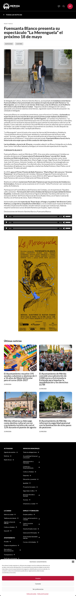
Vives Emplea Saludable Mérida (30, 537)
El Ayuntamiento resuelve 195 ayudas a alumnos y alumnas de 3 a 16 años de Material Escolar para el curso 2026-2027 (20, 377)
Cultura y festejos (9, 527)
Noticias (10, 23)
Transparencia (8, 554)
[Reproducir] (7, 216)
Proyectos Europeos (29, 487)
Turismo (25, 500)
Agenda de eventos (9, 452)
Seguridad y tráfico (29, 491)
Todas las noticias (14, 15)
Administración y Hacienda (28, 462)
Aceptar (38, 578)
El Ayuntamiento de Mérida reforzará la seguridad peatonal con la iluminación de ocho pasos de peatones (55, 424)
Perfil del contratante (10, 558)
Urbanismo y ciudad (29, 503)
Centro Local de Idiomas (28, 524)
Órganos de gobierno (10, 545)
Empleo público (28, 514)
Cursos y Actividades (29, 542)
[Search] (63, 6)
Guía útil (6, 531)
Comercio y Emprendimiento (28, 467)
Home (5, 23)
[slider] (68, 216)
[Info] (59, 6)
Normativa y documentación (9, 550)
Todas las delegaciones (30, 452)
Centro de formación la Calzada (30, 519)
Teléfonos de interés (10, 518)
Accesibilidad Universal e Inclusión (30, 456)
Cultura (19, 44)
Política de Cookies (31, 594)
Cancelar (38, 584)
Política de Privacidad (42, 594)
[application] (38, 216)
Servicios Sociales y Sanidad (29, 495)
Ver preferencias (38, 589)
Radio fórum (8, 459)
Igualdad (25, 483)
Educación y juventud (29, 479)
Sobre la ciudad (8, 514)
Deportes (26, 475)
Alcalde (6, 541)
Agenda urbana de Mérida (9, 522)
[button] (73, 562)
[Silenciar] (64, 216)
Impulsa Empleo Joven (30, 529)
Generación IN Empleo (30, 532)
